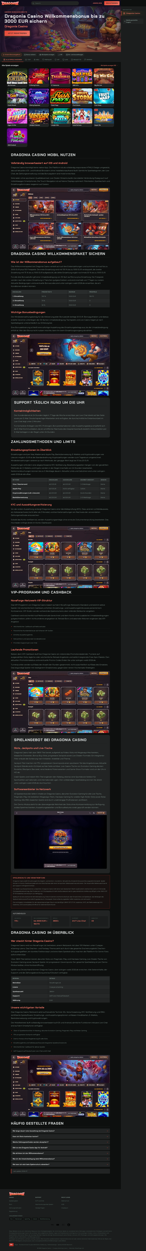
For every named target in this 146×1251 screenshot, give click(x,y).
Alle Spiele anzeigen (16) (108, 65)
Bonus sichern (31, 54)
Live (66, 60)
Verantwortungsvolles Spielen (44, 1204)
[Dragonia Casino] (10, 3)
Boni (10, 1204)
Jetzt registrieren (17, 33)
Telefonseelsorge (52, 1244)
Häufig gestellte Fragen (132, 21)
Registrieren (112, 3)
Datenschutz (65, 1201)
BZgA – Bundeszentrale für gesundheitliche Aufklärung (31, 1244)
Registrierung (13, 1211)
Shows (89, 60)
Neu (37, 60)
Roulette (77, 60)
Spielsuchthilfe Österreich (65, 1244)
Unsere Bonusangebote (12, 54)
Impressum (64, 1208)
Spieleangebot (13, 1201)
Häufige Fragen (40, 1208)
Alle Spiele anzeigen (48, 54)
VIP (61, 54)
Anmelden (97, 3)
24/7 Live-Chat (39, 1201)
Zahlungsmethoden (15, 1208)
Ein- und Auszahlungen (75, 54)
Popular (48, 60)
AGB (62, 1204)
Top (29, 60)
